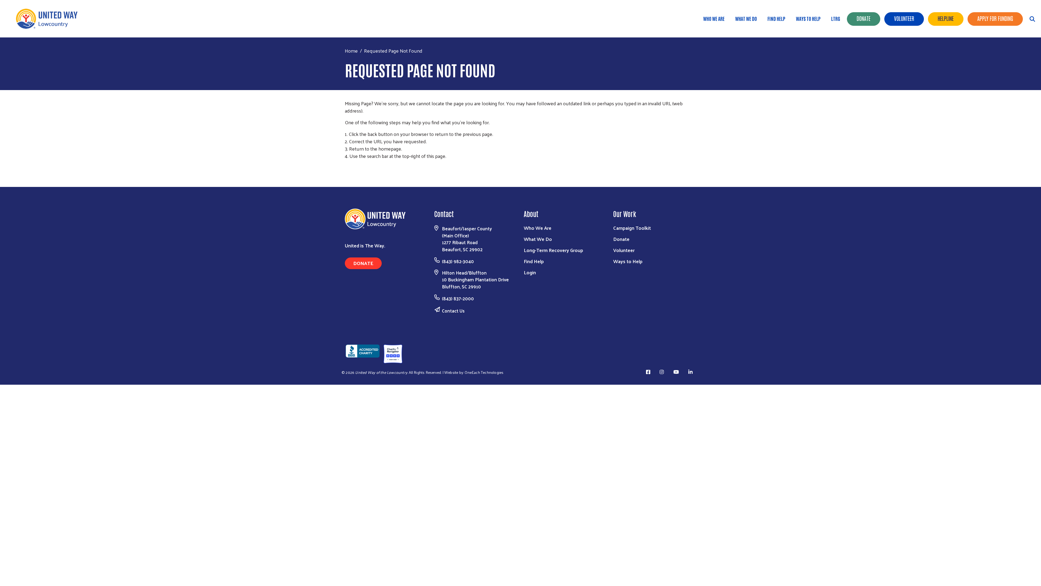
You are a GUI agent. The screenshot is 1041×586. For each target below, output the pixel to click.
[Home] (48, 18)
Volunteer (904, 18)
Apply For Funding (995, 18)
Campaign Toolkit (632, 228)
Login (530, 272)
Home (351, 50)
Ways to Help (808, 18)
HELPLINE (946, 18)
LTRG (835, 18)
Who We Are (714, 18)
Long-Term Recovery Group (553, 250)
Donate (863, 18)
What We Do (746, 18)
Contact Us (453, 311)
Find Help (776, 18)
